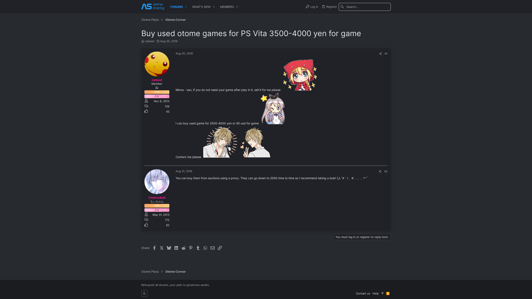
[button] (186, 7)
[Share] (380, 54)
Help (376, 293)
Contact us (363, 293)
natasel (149, 41)
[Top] (382, 293)
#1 (386, 53)
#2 (386, 171)
